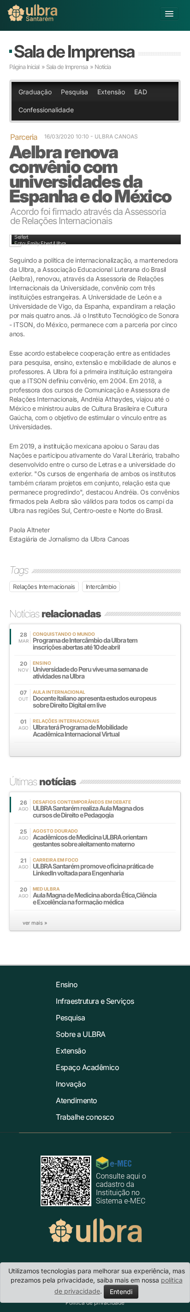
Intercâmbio (101, 586)
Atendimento (76, 1100)
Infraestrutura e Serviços (95, 1001)
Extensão (111, 92)
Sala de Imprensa (74, 51)
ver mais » (35, 923)
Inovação (71, 1083)
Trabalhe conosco (85, 1117)
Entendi (121, 1291)
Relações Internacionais (44, 586)
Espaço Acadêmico (87, 1067)
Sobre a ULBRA (81, 1034)
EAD (140, 92)
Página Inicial (24, 66)
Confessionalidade (46, 110)
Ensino (66, 984)
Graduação (35, 92)
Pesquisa (74, 92)
